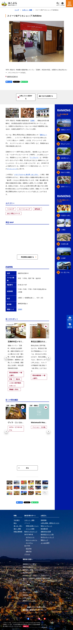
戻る (27, 468)
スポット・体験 (27, 10)
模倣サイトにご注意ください (36, 607)
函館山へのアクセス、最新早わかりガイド (66, 130)
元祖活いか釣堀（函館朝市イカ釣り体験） (66, 215)
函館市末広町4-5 (12, 77)
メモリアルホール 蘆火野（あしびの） (26, 174)
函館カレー (43, 135)
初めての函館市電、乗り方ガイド (66, 172)
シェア (9, 82)
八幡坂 (63, 230)
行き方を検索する (47, 96)
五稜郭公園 (64, 244)
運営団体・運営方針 (29, 610)
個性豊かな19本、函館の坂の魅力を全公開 (66, 158)
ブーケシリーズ (12, 169)
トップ (17, 10)
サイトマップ (42, 610)
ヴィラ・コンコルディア (17, 422)
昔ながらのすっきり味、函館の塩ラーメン (66, 144)
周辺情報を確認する (27, 257)
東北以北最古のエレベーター (42, 341)
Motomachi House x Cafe (42, 422)
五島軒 (32, 120)
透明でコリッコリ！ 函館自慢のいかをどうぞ (66, 187)
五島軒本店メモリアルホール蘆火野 (22, 341)
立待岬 (63, 258)
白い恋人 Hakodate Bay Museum (66, 272)
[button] (6, 357)
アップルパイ (34, 157)
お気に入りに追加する (25, 97)
